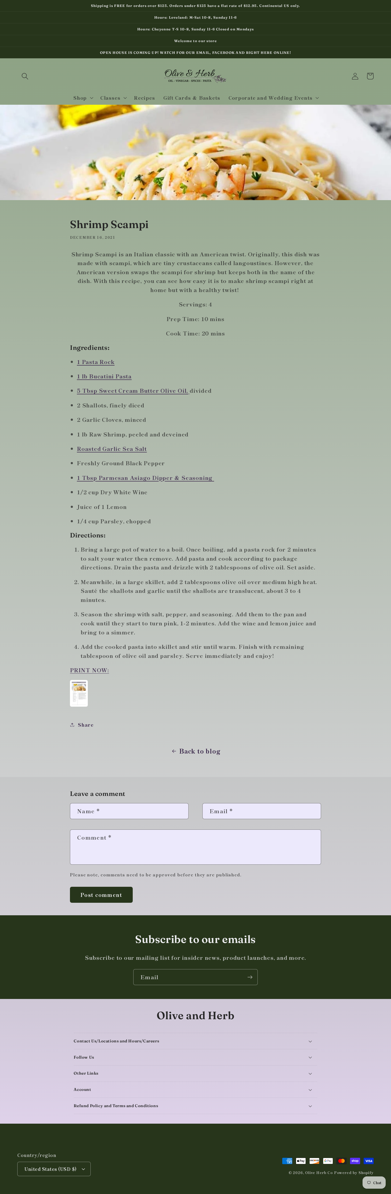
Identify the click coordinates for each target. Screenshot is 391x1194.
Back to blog (199, 750)
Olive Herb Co (319, 1172)
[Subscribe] (249, 977)
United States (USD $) (50, 1168)
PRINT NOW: (89, 670)
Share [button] (86, 724)
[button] (24, 76)
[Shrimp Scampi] (79, 705)
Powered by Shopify (354, 1172)
